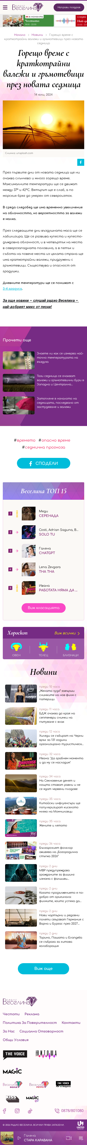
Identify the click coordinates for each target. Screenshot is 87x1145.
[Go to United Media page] (80, 1125)
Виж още (43, 968)
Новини (43, 671)
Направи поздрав (69, 7)
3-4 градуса (12, 288)
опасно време (56, 440)
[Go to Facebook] (5, 1112)
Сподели (46, 463)
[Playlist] (81, 1138)
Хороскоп (41, 632)
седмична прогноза (45, 447)
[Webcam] (69, 1138)
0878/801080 (72, 1110)
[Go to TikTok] (30, 1112)
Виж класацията (43, 608)
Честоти (11, 1014)
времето (26, 440)
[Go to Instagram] (17, 1112)
